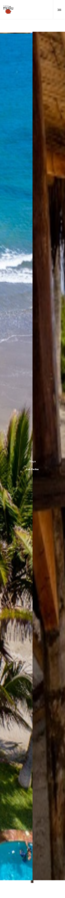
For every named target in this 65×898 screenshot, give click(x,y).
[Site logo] (8, 9)
